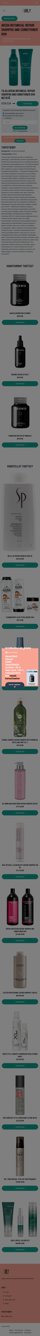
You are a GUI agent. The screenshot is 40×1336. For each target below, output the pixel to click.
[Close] (3, 649)
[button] (14, 685)
